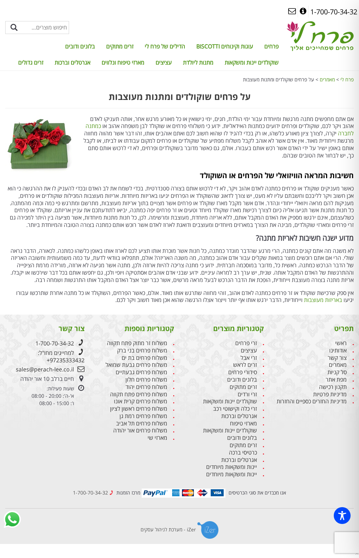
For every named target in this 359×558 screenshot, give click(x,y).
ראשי (341, 343)
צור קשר (337, 358)
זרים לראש (245, 365)
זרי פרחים (246, 343)
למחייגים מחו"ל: (61, 356)
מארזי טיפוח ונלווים (123, 62)
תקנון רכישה (333, 387)
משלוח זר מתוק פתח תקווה (137, 343)
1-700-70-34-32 (54, 343)
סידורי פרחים (242, 372)
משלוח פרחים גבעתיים (141, 372)
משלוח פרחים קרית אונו (140, 401)
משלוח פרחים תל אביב (141, 423)
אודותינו (338, 350)
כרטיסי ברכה (243, 452)
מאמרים (338, 365)
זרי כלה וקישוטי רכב (235, 408)
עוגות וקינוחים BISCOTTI (224, 46)
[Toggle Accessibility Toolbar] (342, 515)
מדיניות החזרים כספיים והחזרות (312, 401)
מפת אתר (336, 379)
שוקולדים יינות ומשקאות (252, 62)
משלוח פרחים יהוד (146, 387)
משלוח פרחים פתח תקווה (138, 394)
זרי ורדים (247, 394)
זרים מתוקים (120, 46)
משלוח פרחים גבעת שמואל (136, 365)
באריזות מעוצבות (323, 300)
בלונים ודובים (80, 46)
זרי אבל (249, 358)
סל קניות (337, 372)
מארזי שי (157, 438)
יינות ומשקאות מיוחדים (231, 467)
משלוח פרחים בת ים (144, 358)
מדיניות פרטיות (330, 394)
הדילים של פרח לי (165, 46)
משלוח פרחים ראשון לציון (138, 408)
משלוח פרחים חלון (146, 379)
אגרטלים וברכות (72, 62)
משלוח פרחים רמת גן (143, 416)
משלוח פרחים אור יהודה (140, 430)
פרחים (271, 46)
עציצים (164, 62)
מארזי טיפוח (243, 423)
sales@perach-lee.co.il (45, 369)
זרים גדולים (30, 62)
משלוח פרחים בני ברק (142, 350)
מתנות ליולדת (198, 62)
